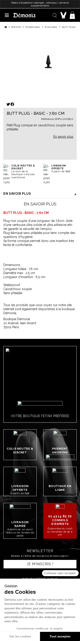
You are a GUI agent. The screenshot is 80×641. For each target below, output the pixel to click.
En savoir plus (17, 193)
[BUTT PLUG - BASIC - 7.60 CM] (48, 61)
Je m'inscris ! (40, 564)
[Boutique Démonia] (24, 15)
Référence (47, 119)
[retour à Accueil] (5, 27)
